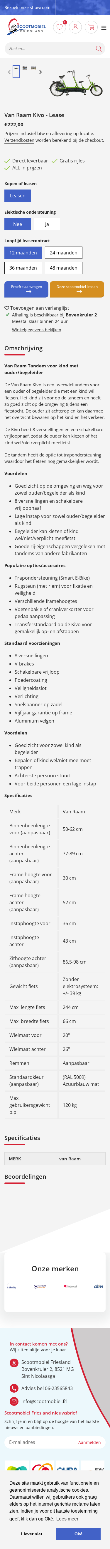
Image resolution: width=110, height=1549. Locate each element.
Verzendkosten (19, 140)
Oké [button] (78, 1534)
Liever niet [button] (31, 1534)
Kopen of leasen (20, 183)
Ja (47, 222)
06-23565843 (59, 1388)
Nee (17, 222)
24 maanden (63, 251)
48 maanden (63, 266)
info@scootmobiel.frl (44, 1401)
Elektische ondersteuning (30, 212)
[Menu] (104, 27)
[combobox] (55, 48)
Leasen (18, 194)
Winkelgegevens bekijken (36, 329)
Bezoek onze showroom (27, 7)
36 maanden (23, 266)
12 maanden (23, 251)
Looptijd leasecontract (27, 240)
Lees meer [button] (67, 1518)
